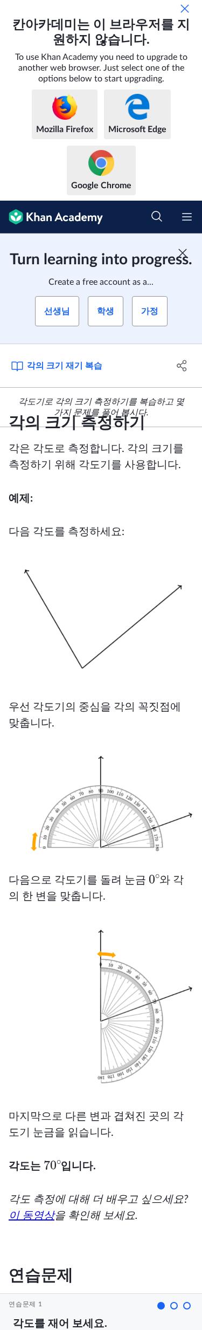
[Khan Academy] (51, 217)
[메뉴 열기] (186, 216)
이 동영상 (31, 1215)
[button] (161, 1305)
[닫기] (184, 8)
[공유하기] (182, 365)
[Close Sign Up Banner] (182, 253)
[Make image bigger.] (101, 619)
